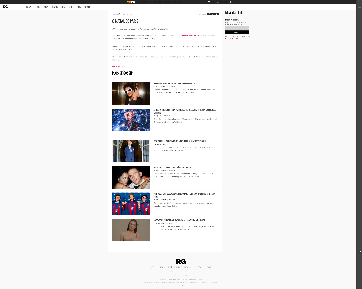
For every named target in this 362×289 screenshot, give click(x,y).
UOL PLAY (175, 2)
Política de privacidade (184, 271)
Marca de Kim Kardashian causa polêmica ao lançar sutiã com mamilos (179, 220)
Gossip (71, 7)
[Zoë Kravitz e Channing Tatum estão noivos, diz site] (131, 188)
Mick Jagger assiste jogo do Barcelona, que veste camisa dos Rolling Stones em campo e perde (185, 195)
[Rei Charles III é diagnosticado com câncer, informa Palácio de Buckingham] (131, 162)
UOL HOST (153, 2)
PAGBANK (160, 2)
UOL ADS (181, 2)
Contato (173, 271)
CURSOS (167, 2)
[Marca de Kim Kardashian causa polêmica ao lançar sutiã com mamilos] (131, 241)
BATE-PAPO (223, 2)
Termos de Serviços (237, 38)
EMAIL (233, 2)
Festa (79, 7)
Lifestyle (55, 7)
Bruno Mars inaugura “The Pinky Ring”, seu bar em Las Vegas (175, 84)
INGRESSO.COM (143, 2)
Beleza (28, 7)
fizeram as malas (189, 35)
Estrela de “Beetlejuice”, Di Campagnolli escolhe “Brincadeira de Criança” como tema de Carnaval (185, 111)
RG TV (63, 7)
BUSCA (213, 2)
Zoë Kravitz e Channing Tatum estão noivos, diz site (172, 168)
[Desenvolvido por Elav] (181, 286)
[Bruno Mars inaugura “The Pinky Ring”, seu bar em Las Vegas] (131, 104)
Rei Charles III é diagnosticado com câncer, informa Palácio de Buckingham (180, 141)
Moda (46, 7)
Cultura (37, 7)
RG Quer (87, 7)
